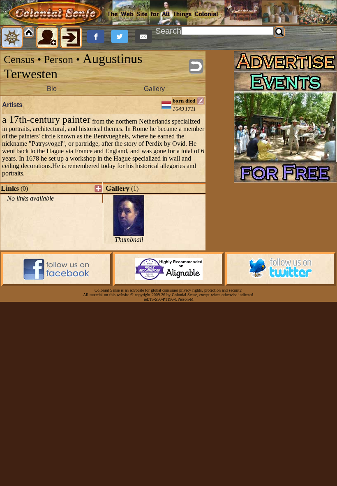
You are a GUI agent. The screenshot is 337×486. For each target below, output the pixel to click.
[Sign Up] (47, 37)
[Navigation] (12, 37)
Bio (52, 88)
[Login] (71, 37)
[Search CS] (279, 32)
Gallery (154, 88)
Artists (12, 104)
